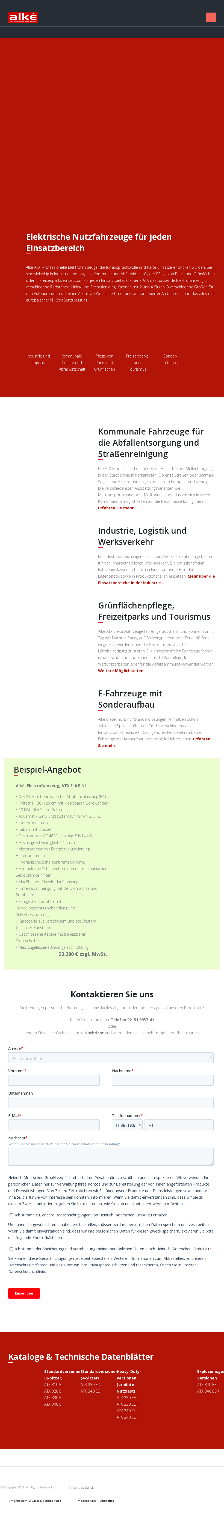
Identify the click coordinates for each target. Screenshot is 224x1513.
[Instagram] (198, 17)
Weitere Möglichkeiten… (122, 670)
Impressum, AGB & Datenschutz (35, 1501)
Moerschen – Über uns (96, 1501)
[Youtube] (191, 17)
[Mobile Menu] (211, 17)
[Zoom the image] (49, 429)
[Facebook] (183, 17)
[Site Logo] (23, 17)
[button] (170, 17)
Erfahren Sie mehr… (117, 507)
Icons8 (89, 1487)
